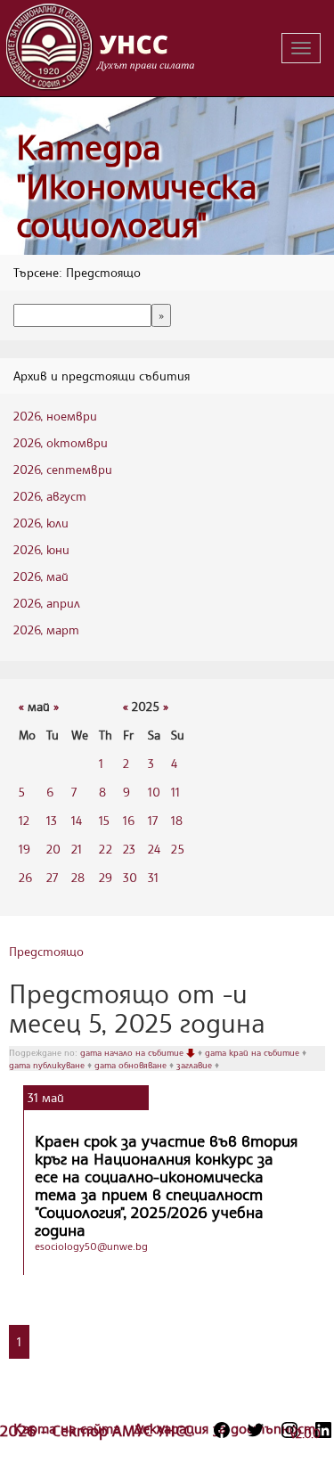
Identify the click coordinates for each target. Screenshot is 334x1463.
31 (153, 877)
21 (76, 848)
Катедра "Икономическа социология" (136, 185)
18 (177, 820)
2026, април (46, 602)
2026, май (41, 576)
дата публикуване (48, 1064)
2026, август (49, 495)
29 (105, 877)
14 (76, 820)
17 (153, 820)
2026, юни (41, 549)
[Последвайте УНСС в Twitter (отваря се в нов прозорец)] (255, 1430)
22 (105, 848)
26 (25, 877)
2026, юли (41, 522)
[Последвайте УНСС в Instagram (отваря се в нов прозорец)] (289, 1430)
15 (104, 820)
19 (24, 848)
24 (154, 848)
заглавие (195, 1064)
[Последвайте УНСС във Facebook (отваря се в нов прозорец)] (221, 1430)
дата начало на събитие (133, 1052)
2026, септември (62, 469)
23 (129, 848)
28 (78, 877)
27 (52, 877)
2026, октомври (60, 442)
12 (24, 820)
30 (130, 877)
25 (177, 848)
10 (154, 791)
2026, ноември (55, 415)
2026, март (46, 629)
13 (51, 820)
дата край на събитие (253, 1052)
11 (175, 791)
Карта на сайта (69, 1428)
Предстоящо (46, 951)
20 (53, 848)
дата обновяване (131, 1064)
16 (128, 820)
